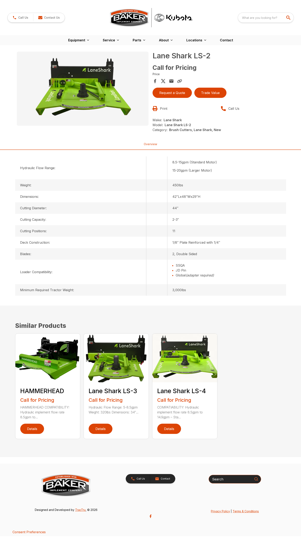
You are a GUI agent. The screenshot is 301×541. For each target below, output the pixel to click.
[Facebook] (150, 516)
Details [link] (32, 429)
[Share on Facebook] (155, 81)
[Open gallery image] (83, 89)
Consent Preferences (29, 532)
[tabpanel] (83, 89)
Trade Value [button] (210, 93)
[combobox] (266, 18)
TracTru (80, 510)
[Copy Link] (179, 81)
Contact (226, 40)
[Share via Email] (171, 81)
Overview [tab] (150, 144)
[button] (20, 17)
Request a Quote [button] (172, 93)
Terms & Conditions (246, 511)
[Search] (256, 479)
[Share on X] (163, 81)
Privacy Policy (220, 511)
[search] (289, 17)
